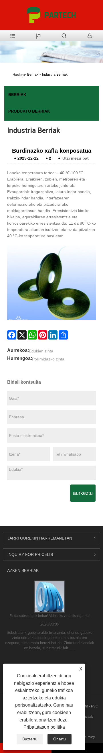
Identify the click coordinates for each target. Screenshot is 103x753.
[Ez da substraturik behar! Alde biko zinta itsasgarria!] (49, 597)
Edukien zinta (41, 351)
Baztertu (29, 739)
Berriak (32, 74)
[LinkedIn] (53, 335)
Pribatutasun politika (44, 727)
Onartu (59, 739)
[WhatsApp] (32, 335)
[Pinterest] (42, 335)
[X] (22, 335)
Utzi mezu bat (75, 158)
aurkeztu (83, 493)
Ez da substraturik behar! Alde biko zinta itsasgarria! (49, 616)
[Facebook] (11, 335)
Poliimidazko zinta (48, 359)
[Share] (63, 335)
